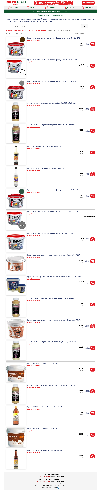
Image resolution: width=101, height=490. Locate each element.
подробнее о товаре (33, 40)
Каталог (33, 8)
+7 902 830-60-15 (43, 476)
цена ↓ (83, 34)
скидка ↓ (91, 34)
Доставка (70, 8)
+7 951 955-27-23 (43, 481)
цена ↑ (77, 34)
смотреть (65, 11)
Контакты (89, 8)
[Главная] (16, 2)
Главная (15, 8)
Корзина (52, 8)
